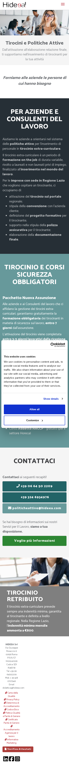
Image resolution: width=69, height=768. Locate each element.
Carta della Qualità (12, 694)
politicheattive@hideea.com (36, 508)
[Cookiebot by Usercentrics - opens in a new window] (50, 345)
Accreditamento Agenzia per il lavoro (11, 733)
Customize (32, 420)
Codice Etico (12, 710)
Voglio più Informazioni (34, 541)
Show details (51, 398)
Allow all (34, 409)
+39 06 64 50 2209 (36, 486)
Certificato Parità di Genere (11, 721)
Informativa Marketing (12, 741)
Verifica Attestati (19, 749)
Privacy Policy (12, 700)
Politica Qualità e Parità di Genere (11, 714)
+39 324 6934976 (34, 497)
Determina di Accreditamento (11, 704)
